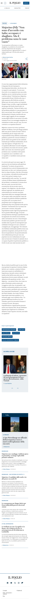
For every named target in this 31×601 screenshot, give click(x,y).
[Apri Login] (5, 3)
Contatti (5, 591)
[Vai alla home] (15, 3)
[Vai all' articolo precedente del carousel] (12, 389)
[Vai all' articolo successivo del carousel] (17, 389)
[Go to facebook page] (7, 584)
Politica (4, 23)
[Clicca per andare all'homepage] (15, 578)
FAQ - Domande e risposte (7, 594)
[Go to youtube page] (11, 584)
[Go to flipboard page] (22, 584)
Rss (4, 597)
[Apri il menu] (2, 3)
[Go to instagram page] (18, 584)
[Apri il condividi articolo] (26, 59)
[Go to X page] (15, 584)
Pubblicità (19, 591)
